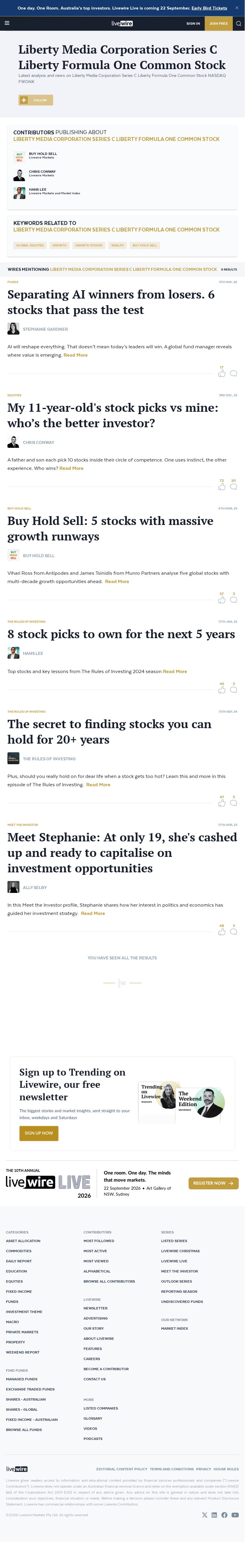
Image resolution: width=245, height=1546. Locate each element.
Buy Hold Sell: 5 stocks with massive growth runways (110, 528)
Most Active (95, 1251)
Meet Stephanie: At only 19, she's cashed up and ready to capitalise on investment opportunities (122, 852)
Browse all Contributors (109, 1281)
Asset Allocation (23, 1241)
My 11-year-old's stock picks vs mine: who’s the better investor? (112, 415)
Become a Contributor (106, 1369)
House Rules (226, 1469)
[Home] (122, 23)
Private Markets (22, 1332)
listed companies (101, 1408)
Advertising (96, 1318)
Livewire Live (174, 1261)
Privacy (203, 1469)
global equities (30, 245)
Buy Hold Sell (19, 508)
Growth (60, 245)
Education (16, 1271)
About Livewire (99, 1338)
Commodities (18, 1251)
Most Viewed (96, 1261)
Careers (92, 1359)
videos (90, 1428)
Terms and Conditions (172, 1469)
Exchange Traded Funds (30, 1389)
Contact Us (95, 1379)
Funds (12, 282)
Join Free (218, 23)
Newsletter (95, 1308)
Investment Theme (24, 1311)
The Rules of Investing (26, 621)
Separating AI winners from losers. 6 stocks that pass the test (111, 301)
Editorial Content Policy (121, 1469)
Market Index (174, 1328)
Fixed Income (19, 1291)
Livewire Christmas (180, 1251)
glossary (93, 1418)
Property (15, 1342)
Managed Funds (21, 1379)
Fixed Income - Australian (32, 1419)
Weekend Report (22, 1352)
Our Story (94, 1328)
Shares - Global (22, 1409)
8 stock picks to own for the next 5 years (121, 633)
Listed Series (174, 1241)
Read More (75, 355)
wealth (117, 245)
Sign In (193, 23)
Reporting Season (179, 1291)
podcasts (93, 1438)
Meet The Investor (22, 824)
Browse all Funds (24, 1429)
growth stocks (88, 245)
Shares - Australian (26, 1399)
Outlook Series (176, 1281)
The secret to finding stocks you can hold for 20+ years (109, 731)
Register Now (209, 1183)
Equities (14, 395)
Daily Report (19, 1261)
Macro (12, 1322)
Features (93, 1348)
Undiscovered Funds (182, 1301)
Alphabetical (97, 1271)
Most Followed (99, 1241)
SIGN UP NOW (39, 1133)
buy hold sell (145, 245)
